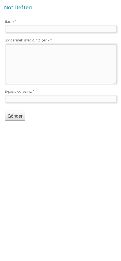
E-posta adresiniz (19, 91)
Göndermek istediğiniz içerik (28, 40)
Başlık (10, 21)
